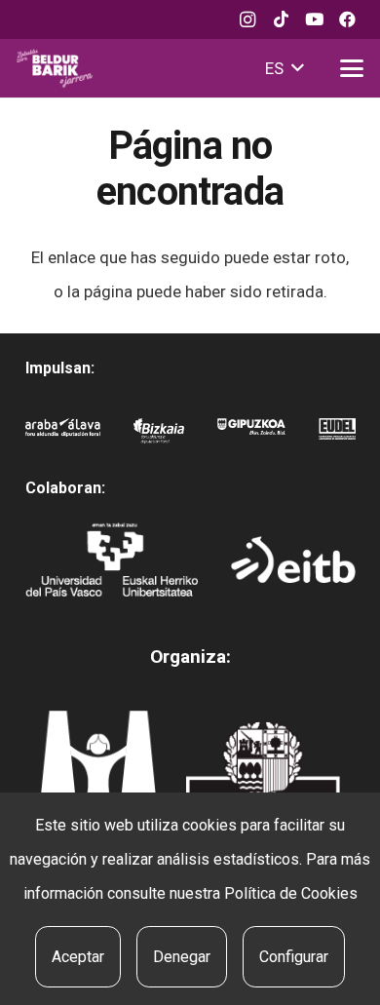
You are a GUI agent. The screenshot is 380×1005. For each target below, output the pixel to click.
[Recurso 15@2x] (263, 778)
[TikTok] (280, 19)
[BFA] (158, 435)
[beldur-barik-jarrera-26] (55, 68)
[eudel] (337, 435)
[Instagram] (247, 19)
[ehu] (112, 560)
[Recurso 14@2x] (98, 774)
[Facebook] (346, 19)
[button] (284, 68)
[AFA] (63, 435)
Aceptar (78, 956)
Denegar (181, 956)
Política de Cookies (291, 893)
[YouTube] (313, 19)
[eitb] (293, 559)
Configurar (293, 956)
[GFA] (251, 435)
